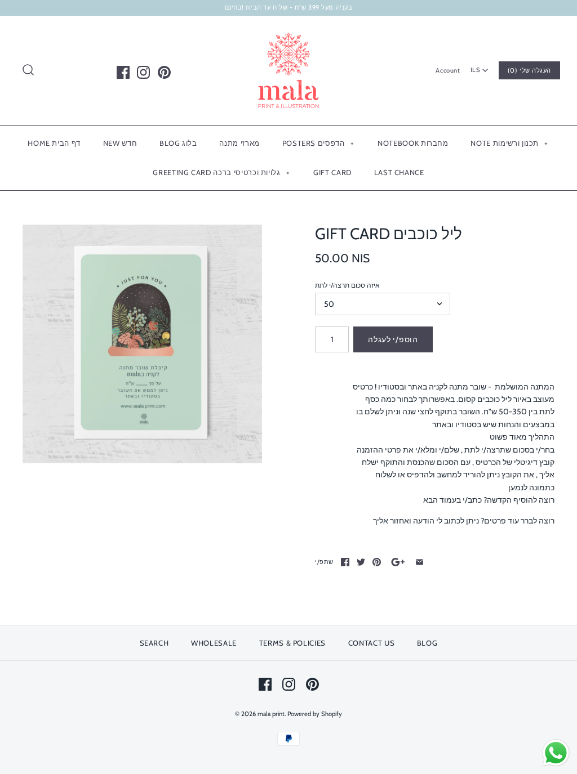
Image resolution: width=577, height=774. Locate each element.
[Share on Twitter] (361, 562)
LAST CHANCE (399, 172)
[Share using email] (419, 562)
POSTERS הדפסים (318, 142)
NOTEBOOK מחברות (413, 142)
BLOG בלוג (178, 142)
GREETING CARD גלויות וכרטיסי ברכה (221, 172)
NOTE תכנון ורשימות (509, 142)
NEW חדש (120, 142)
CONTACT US (371, 642)
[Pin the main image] (376, 562)
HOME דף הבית (54, 142)
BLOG (427, 642)
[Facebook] (123, 72)
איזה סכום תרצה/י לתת (347, 285)
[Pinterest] (164, 72)
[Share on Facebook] (345, 562)
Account (448, 70)
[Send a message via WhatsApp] (555, 752)
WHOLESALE (214, 642)
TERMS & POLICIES (292, 642)
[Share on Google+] (398, 562)
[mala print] (288, 33)
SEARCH (154, 642)
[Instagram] (143, 72)
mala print (271, 714)
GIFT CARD (332, 172)
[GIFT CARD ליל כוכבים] (142, 344)
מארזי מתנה (239, 142)
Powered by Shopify (314, 714)
